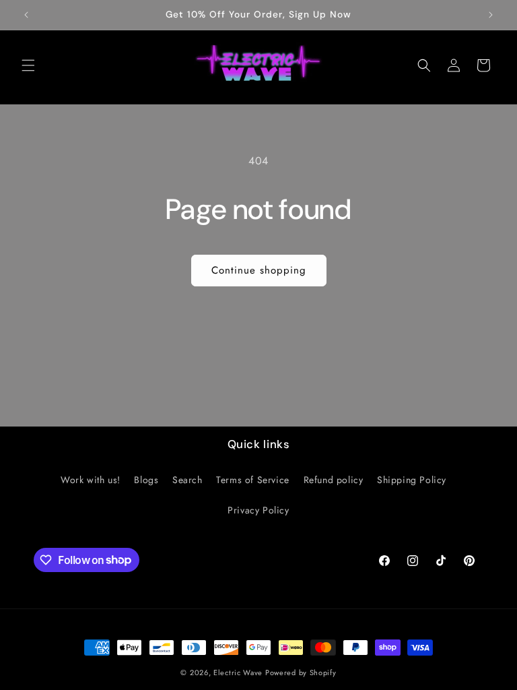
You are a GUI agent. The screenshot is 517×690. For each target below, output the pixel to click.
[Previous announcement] (26, 15)
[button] (28, 65)
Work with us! (90, 480)
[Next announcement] (491, 15)
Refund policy (334, 480)
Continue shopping (258, 270)
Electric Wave (239, 672)
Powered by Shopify (301, 672)
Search (187, 480)
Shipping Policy (411, 480)
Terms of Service (252, 480)
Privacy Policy (258, 510)
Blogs (146, 480)
